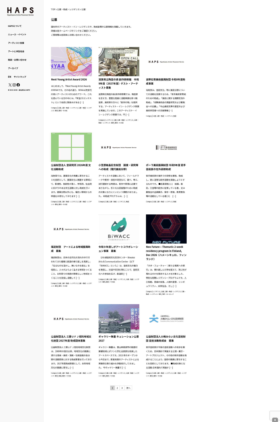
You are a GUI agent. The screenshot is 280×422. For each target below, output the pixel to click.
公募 (59, 108)
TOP (53, 9)
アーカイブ (13, 68)
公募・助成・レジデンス (68, 9)
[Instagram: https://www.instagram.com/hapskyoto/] (14, 85)
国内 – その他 (63, 111)
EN (9, 76)
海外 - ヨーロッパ (168, 294)
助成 (174, 116)
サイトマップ (20, 76)
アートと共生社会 (16, 51)
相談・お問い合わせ (17, 60)
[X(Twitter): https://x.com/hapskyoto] (10, 85)
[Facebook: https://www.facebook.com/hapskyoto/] (18, 85)
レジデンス (109, 120)
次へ (128, 387)
